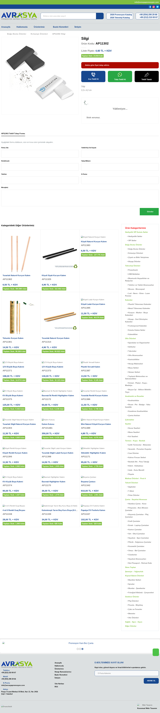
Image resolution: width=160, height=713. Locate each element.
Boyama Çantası (88, 482)
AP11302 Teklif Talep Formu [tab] (13, 133)
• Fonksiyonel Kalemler (136, 326)
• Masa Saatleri (132, 432)
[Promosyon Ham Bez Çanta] (80, 643)
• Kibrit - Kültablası (134, 466)
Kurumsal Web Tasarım (147, 708)
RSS (56, 687)
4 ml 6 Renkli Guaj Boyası (14, 510)
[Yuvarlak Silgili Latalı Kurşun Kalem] (60, 448)
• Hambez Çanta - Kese (135, 504)
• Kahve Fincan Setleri (135, 457)
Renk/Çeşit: (5, 161)
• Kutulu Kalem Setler (135, 330)
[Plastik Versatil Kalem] (99, 362)
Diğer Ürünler (130, 626)
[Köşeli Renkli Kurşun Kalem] (21, 448)
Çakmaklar (129, 420)
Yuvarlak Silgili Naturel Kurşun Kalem (19, 424)
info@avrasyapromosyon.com (146, 2)
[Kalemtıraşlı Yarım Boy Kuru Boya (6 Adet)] (60, 506)
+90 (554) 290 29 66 (148, 14)
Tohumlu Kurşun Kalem (13, 338)
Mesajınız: (4, 187)
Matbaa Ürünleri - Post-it (135, 478)
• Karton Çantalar (133, 530)
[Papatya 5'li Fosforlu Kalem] (99, 506)
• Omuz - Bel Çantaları (135, 551)
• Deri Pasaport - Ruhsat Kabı (138, 563)
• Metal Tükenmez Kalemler (137, 308)
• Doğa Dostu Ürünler (135, 249)
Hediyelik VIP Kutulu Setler (136, 232)
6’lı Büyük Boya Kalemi (13, 395)
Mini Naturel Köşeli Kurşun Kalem (96, 424)
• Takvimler (130, 351)
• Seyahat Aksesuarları (135, 559)
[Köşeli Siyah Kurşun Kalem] (60, 254)
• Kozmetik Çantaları (134, 546)
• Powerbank (131, 270)
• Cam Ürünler (132, 453)
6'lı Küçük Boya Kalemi (13, 482)
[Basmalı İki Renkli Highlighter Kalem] (60, 391)
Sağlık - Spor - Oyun (133, 622)
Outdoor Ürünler (132, 597)
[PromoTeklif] (10, 706)
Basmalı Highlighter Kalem (53, 482)
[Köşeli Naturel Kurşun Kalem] (99, 237)
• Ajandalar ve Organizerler (137, 343)
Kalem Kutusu (48, 424)
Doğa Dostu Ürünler (16, 34)
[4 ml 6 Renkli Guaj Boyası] (21, 506)
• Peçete (129, 474)
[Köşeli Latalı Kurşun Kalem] (99, 299)
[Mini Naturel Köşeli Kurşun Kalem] (99, 420)
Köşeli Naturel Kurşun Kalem (94, 241)
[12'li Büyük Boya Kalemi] (21, 362)
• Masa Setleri (132, 368)
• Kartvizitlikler (132, 359)
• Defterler (130, 347)
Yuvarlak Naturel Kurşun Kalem (16, 275)
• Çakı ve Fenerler (133, 609)
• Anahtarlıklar (132, 400)
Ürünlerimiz (39, 27)
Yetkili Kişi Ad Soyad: (88, 148)
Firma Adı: (5, 148)
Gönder (149, 212)
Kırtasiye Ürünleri (39, 34)
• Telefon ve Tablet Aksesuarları (139, 285)
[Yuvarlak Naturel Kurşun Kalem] (21, 254)
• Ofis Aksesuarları (134, 355)
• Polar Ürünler (132, 495)
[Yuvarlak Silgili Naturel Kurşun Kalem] (21, 420)
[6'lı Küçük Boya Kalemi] (21, 477)
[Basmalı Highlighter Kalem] (60, 477)
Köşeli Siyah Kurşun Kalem (54, 275)
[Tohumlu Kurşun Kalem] (21, 316)
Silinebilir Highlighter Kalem (93, 453)
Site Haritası (59, 684)
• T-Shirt (129, 491)
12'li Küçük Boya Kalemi (52, 367)
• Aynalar (129, 584)
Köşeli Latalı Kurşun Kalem (93, 304)
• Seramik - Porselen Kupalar (138, 449)
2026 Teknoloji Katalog (120, 17)
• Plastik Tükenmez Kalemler (138, 304)
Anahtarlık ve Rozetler (134, 396)
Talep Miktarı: (86, 161)
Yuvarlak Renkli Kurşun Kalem (94, 395)
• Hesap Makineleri (134, 364)
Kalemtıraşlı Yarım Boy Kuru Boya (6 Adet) (60, 510)
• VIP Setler (130, 240)
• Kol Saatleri (131, 436)
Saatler (128, 424)
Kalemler (128, 300)
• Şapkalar (130, 487)
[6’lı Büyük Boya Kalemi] (21, 391)
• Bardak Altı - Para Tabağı (137, 462)
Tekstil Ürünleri (131, 483)
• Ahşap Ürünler (132, 261)
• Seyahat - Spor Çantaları (137, 538)
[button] (77, 649)
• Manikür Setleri (133, 580)
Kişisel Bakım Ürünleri (134, 576)
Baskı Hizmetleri (60, 27)
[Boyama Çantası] (99, 477)
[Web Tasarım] (147, 705)
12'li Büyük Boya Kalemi (13, 367)
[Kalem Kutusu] (60, 420)
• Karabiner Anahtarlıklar (136, 411)
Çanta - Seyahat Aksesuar (136, 499)
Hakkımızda (22, 27)
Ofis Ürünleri (130, 338)
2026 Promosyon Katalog (121, 14)
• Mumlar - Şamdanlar (135, 588)
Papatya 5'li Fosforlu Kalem (93, 510)
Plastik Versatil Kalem (90, 367)
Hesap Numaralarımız (63, 672)
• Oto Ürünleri (132, 618)
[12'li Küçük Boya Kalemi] (60, 362)
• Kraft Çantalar (132, 521)
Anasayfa (5, 27)
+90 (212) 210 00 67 (148, 17)
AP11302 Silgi (59, 34)
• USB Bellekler (132, 274)
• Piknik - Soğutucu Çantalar (138, 542)
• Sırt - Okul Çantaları (135, 534)
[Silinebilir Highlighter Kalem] (99, 448)
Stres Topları (130, 567)
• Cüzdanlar (131, 555)
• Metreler (130, 614)
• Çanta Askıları (132, 415)
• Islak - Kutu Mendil (134, 470)
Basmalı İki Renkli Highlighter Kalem (58, 395)
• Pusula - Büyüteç (134, 605)
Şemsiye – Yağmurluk (134, 572)
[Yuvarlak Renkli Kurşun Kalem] (99, 391)
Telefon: (4, 174)
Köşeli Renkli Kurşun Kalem (15, 453)
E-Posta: (84, 174)
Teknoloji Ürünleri (132, 266)
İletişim (77, 27)
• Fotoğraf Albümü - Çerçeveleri (139, 593)
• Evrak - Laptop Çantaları (137, 525)
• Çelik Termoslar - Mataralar (138, 445)
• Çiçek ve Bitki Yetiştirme (137, 257)
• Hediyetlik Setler (133, 236)
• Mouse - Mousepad (135, 289)
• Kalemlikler (131, 334)
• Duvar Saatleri (132, 428)
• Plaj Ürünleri (132, 601)
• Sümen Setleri (132, 372)
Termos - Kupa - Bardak (135, 441)
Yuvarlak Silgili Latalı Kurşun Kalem (57, 453)
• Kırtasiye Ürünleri (134, 253)
